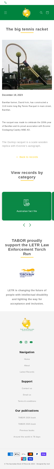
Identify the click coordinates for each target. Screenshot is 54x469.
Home (27, 359)
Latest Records (27, 372)
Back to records (29, 157)
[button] (5, 13)
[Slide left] (24, 225)
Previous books (27, 430)
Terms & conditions (27, 401)
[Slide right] (30, 225)
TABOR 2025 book (27, 424)
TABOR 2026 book (27, 417)
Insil (48, 464)
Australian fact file (27, 211)
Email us (27, 395)
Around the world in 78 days (27, 437)
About (27, 365)
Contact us (27, 388)
